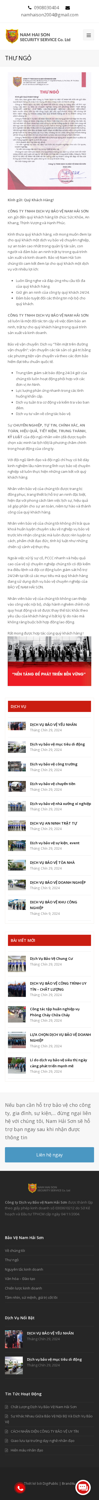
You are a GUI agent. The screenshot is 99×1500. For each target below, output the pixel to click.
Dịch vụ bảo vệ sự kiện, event (54, 842)
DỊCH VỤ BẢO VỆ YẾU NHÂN (53, 724)
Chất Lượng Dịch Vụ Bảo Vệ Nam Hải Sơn (44, 1406)
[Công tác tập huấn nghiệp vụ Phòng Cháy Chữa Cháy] (17, 1014)
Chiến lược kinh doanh (23, 1288)
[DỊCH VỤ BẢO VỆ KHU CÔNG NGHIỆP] (17, 904)
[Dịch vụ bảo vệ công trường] (17, 766)
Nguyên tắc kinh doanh (24, 1269)
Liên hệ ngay (49, 1155)
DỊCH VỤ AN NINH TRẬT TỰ (53, 823)
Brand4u (68, 1483)
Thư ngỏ (12, 1259)
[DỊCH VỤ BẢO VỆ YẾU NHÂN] (17, 726)
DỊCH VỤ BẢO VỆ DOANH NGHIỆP (58, 882)
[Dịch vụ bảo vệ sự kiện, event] (17, 845)
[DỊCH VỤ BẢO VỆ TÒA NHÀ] (17, 865)
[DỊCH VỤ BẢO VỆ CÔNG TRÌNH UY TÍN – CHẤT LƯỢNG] (17, 989)
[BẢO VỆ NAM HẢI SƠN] (38, 36)
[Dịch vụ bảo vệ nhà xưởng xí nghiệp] (17, 806)
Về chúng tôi (15, 1250)
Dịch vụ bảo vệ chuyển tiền (52, 783)
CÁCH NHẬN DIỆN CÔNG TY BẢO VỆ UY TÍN (45, 1431)
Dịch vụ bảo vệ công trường (54, 764)
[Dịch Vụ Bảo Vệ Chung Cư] (17, 964)
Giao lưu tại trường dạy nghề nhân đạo (43, 1440)
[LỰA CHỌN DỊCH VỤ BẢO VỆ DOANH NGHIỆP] (17, 1040)
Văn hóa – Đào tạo (20, 1278)
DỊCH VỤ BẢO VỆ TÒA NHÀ (52, 862)
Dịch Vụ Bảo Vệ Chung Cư (51, 958)
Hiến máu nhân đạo (27, 1450)
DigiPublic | (52, 1483)
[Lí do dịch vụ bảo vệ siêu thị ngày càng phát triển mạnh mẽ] (17, 1065)
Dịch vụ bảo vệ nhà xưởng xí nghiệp (60, 803)
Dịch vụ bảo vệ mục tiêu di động (57, 744)
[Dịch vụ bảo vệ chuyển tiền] (17, 786)
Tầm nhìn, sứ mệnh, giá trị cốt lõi (31, 1297)
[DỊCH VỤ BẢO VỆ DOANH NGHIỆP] (17, 885)
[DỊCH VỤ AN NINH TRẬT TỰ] (17, 825)
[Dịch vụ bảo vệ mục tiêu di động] (17, 747)
